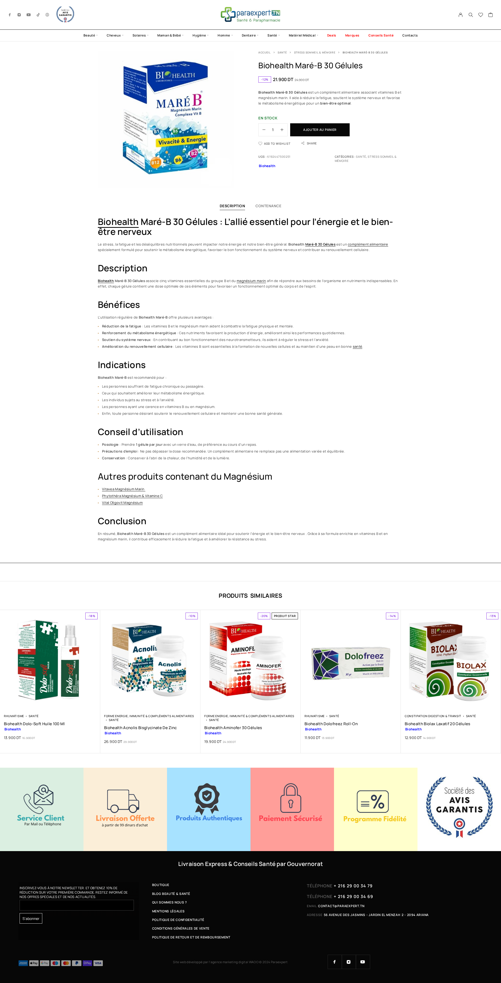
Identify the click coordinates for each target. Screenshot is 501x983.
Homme (224, 35)
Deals (331, 35)
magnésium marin (251, 280)
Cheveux (114, 35)
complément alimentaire (368, 244)
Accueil (264, 52)
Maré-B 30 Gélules (320, 244)
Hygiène (199, 35)
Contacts (410, 35)
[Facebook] (10, 15)
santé (357, 346)
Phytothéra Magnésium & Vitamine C (132, 495)
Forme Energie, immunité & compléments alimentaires (149, 716)
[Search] (471, 15)
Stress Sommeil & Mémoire (315, 52)
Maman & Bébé (169, 35)
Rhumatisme (14, 716)
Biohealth (118, 222)
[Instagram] (19, 15)
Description (232, 205)
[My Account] (461, 15)
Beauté (89, 35)
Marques (352, 35)
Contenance (268, 205)
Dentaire (249, 35)
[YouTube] (28, 15)
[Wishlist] (480, 15)
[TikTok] (38, 15)
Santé (272, 35)
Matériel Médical (302, 35)
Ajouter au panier (320, 129)
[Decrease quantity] (262, 130)
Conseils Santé (380, 35)
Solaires (139, 35)
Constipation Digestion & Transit (433, 716)
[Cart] (490, 15)
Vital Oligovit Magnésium (122, 502)
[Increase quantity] (284, 130)
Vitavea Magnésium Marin (123, 489)
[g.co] (47, 15)
